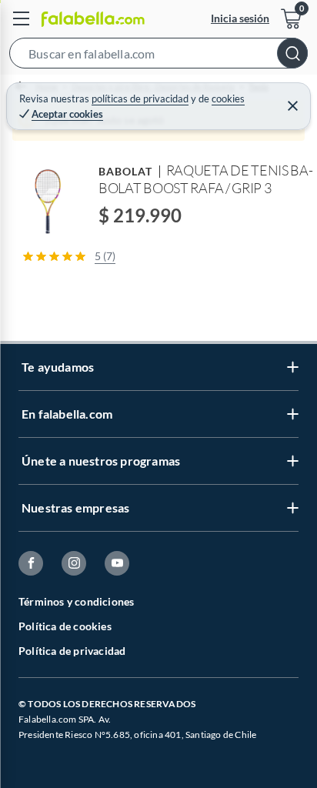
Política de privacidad (71, 650)
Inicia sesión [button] (240, 18)
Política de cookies (65, 626)
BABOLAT (125, 171)
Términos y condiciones (76, 601)
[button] (158, 56)
